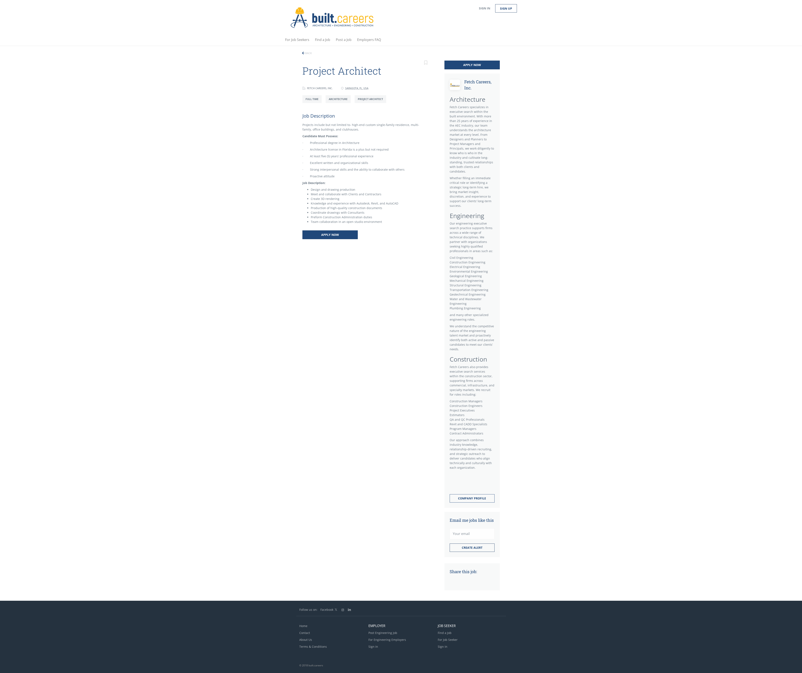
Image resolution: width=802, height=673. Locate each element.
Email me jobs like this (472, 520)
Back (308, 53)
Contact (304, 633)
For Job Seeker (448, 640)
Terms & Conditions (313, 647)
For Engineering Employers (387, 640)
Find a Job (445, 633)
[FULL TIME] (314, 103)
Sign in (484, 8)
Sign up (506, 8)
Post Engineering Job (382, 633)
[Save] (426, 63)
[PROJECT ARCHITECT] (372, 103)
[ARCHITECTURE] (340, 103)
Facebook (326, 610)
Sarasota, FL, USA (356, 88)
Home (303, 626)
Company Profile (472, 498)
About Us (305, 640)
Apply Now (330, 235)
